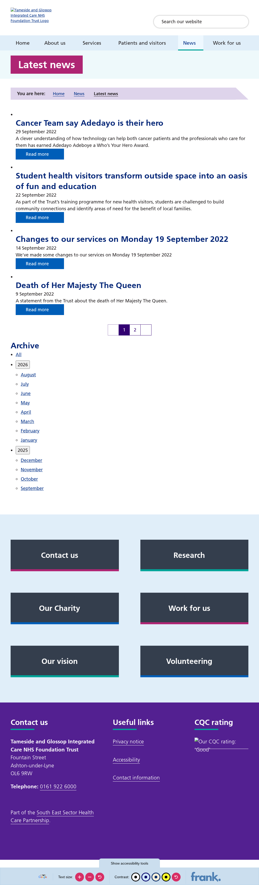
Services (92, 43)
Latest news (106, 93)
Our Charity (59, 608)
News (189, 43)
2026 (23, 365)
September (32, 488)
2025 (23, 450)
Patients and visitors (142, 43)
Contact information (136, 777)
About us (55, 43)
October (29, 479)
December (31, 460)
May (25, 403)
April (26, 412)
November (32, 470)
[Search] (240, 22)
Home (23, 43)
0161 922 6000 (58, 786)
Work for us (227, 43)
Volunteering (189, 661)
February (30, 431)
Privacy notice (128, 741)
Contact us (59, 555)
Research (189, 555)
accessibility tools (129, 863)
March (27, 421)
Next (146, 329)
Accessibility (126, 760)
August (28, 375)
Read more (37, 154)
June (26, 393)
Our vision (59, 661)
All (18, 354)
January (29, 440)
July (25, 384)
